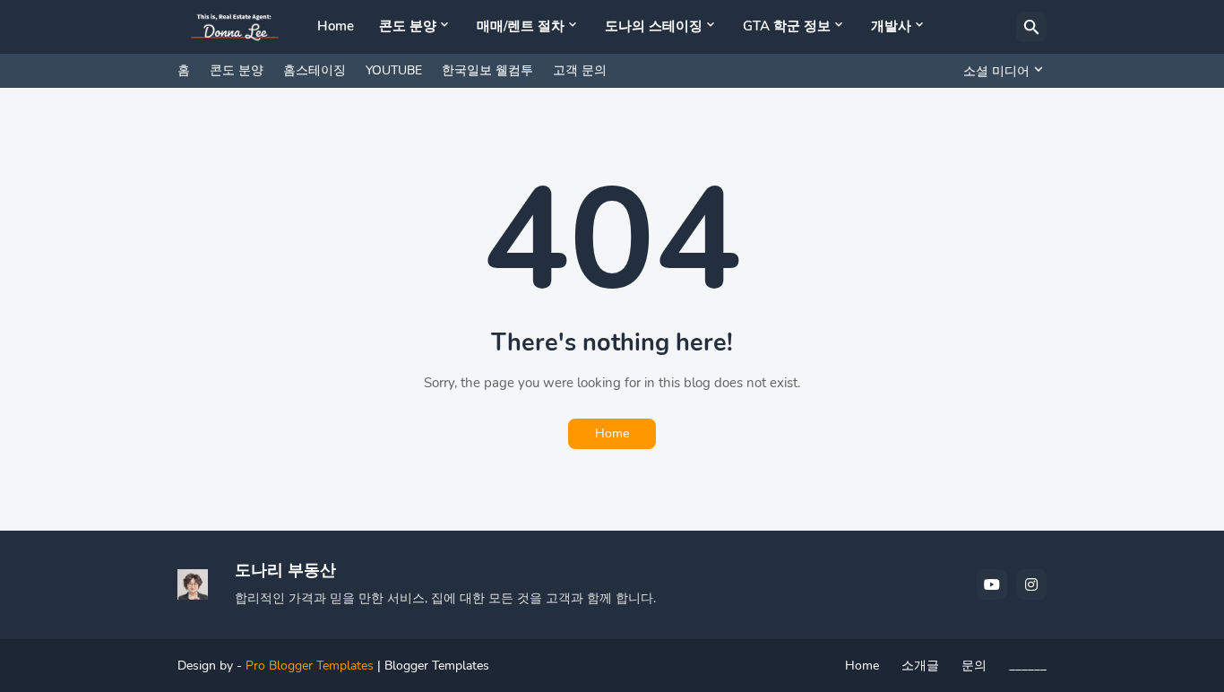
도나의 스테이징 (654, 26)
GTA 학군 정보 (787, 26)
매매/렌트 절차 (521, 26)
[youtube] (992, 584)
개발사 (891, 26)
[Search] (1031, 27)
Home (335, 26)
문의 (974, 665)
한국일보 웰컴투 (487, 70)
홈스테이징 (314, 70)
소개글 (920, 665)
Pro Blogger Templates (310, 665)
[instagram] (1031, 584)
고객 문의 (580, 70)
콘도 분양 (407, 26)
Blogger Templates (436, 665)
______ (1028, 665)
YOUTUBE (394, 70)
